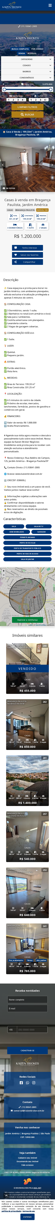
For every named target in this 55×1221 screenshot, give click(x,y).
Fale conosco (27, 1165)
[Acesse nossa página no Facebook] (21, 1082)
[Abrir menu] (50, 5)
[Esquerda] (2, 164)
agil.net (37, 1188)
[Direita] (52, 164)
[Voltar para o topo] (6, 1195)
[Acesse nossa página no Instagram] (33, 1082)
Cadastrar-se (27, 1050)
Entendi (27, 1217)
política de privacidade (11, 1211)
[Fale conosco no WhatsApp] (27, 1082)
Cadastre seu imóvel (27, 1157)
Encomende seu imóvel (27, 1161)
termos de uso (29, 1211)
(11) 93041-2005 (29, 26)
